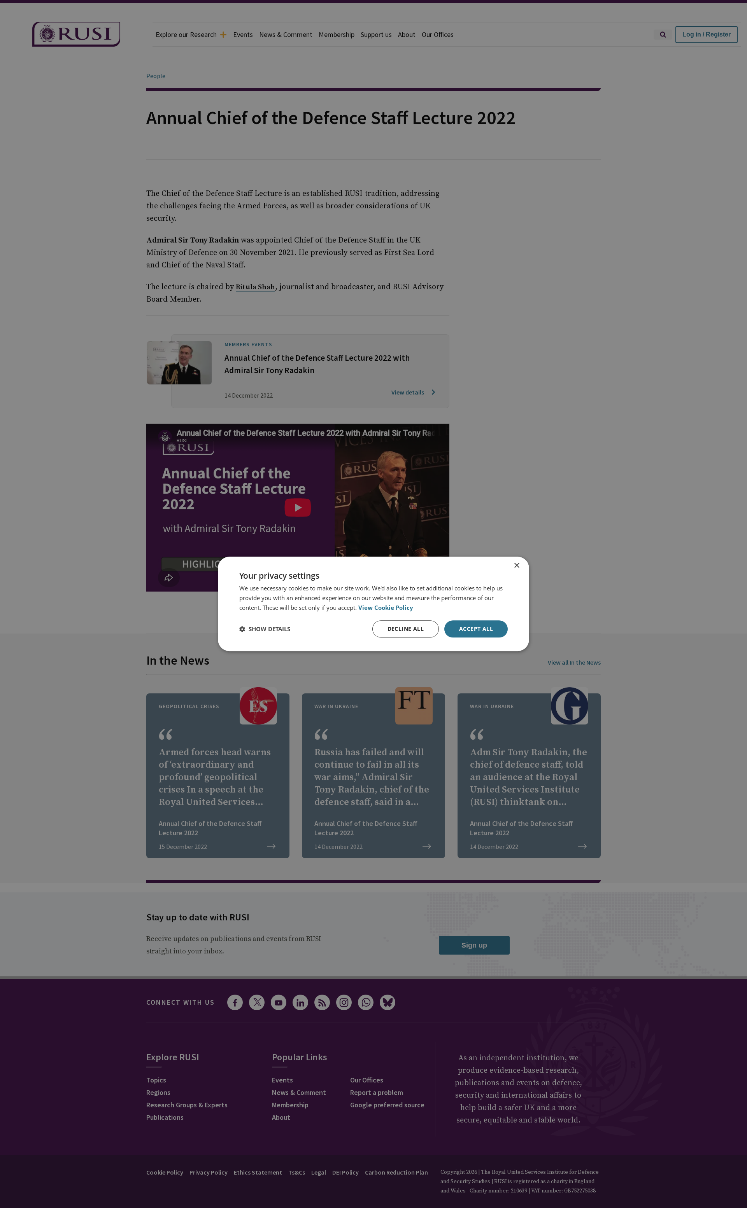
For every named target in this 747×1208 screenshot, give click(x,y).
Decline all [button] (406, 628)
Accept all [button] (476, 628)
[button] (264, 629)
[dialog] (373, 604)
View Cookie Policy (385, 607)
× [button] (516, 566)
